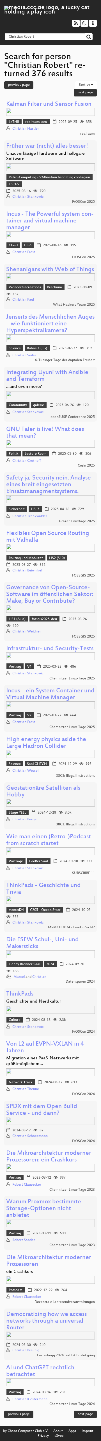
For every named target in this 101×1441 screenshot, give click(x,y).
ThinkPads (19, 994)
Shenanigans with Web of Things (50, 269)
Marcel (19, 977)
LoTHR (14, 122)
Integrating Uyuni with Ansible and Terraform (47, 376)
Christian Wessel (25, 771)
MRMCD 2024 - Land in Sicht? (71, 927)
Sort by (85, 85)
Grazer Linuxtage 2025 (77, 521)
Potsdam (15, 1290)
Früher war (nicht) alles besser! (47, 146)
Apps (72, 1431)
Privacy (43, 1436)
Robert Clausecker (26, 1185)
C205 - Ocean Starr (45, 910)
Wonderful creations (25, 287)
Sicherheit (17, 509)
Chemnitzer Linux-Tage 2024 (72, 1404)
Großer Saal (38, 861)
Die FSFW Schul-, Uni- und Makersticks (42, 943)
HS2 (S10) (57, 558)
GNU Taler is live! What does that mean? (45, 433)
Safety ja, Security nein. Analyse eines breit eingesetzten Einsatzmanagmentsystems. (48, 485)
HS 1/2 (14, 184)
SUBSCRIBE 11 (83, 873)
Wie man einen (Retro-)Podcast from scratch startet (48, 840)
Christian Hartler (25, 129)
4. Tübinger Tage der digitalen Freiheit (65, 360)
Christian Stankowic (27, 197)
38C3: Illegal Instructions (75, 776)
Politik (14, 454)
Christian (39, 977)
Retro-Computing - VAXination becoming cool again (49, 177)
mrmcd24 (16, 910)
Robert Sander (23, 1240)
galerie (38, 405)
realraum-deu (36, 122)
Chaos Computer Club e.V (28, 1431)
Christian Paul (23, 300)
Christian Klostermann (29, 1399)
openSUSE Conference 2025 (72, 417)
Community (18, 405)
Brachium (54, 287)
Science (15, 348)
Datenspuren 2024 (80, 982)
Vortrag (15, 667)
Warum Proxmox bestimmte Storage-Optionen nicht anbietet (43, 1209)
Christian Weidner (26, 632)
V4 (29, 667)
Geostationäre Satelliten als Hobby (43, 792)
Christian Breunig (25, 1350)
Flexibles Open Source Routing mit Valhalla (47, 537)
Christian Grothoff (26, 461)
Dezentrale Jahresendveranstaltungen (65, 1302)
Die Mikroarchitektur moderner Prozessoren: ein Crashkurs (48, 1157)
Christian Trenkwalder (29, 516)
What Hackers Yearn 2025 (74, 305)
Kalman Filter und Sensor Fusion (48, 104)
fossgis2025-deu (44, 619)
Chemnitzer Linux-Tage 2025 (72, 679)
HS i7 (35, 509)
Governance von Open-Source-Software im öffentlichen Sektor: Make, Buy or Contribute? (49, 594)
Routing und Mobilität (26, 558)
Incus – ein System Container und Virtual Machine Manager (50, 694)
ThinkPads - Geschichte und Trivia (43, 889)
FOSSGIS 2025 (83, 576)
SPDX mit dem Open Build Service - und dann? (41, 1110)
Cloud (13, 245)
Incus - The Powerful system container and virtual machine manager (50, 221)
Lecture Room (36, 454)
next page (85, 92)
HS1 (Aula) (17, 619)
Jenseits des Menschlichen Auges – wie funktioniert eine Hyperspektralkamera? (50, 324)
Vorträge (16, 861)
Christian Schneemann (30, 1136)
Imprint (87, 1431)
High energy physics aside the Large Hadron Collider (46, 743)
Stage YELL (17, 813)
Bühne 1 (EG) (37, 348)
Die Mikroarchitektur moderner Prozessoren (48, 1261)
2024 (50, 964)
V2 (29, 715)
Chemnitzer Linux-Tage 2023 (72, 1190)
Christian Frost (23, 252)
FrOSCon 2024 (83, 1032)
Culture (14, 1020)
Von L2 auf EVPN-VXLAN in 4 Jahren (45, 1048)
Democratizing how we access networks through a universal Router (46, 1321)
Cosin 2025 (86, 466)
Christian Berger (25, 819)
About (58, 1431)
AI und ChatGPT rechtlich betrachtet (40, 1371)
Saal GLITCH (37, 764)
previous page (19, 85)
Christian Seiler (24, 355)
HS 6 (27, 245)
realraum (87, 134)
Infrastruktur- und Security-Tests (49, 648)
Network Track (21, 1082)
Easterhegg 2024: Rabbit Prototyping (66, 1355)
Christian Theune (25, 1089)
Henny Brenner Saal (24, 964)
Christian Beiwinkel (27, 571)
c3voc (58, 1436)
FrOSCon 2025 (83, 202)
